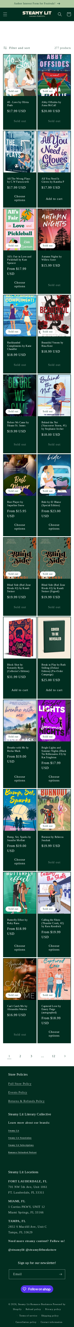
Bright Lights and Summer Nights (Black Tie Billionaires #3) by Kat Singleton (54, 752)
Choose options (19, 198)
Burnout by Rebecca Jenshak (53, 839)
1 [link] (9, 1056)
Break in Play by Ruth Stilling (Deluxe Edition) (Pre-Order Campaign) (54, 669)
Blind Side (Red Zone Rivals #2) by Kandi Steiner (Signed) (53, 588)
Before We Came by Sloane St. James (18, 424)
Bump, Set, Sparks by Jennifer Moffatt (19, 839)
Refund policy (33, 1309)
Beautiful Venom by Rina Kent (52, 344)
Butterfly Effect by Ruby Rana (17, 921)
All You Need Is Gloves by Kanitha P (53, 180)
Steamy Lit (13, 1130)
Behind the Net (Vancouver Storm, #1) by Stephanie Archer (54, 425)
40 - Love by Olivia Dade (18, 104)
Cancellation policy (26, 1322)
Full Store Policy (19, 1083)
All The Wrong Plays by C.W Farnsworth (18, 180)
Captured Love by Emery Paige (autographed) (51, 1009)
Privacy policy (53, 1309)
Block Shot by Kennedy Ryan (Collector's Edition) (18, 668)
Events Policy (17, 1092)
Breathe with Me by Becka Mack (18, 749)
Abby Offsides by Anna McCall (51, 104)
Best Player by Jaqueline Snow (15, 504)
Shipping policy (50, 1315)
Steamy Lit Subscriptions (21, 1145)
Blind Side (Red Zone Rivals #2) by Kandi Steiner (19, 588)
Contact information (51, 1322)
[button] (5, 14)
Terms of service (28, 1315)
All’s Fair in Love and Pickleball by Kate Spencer (19, 259)
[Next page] (64, 1056)
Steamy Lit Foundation (20, 1138)
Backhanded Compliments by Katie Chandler (19, 346)
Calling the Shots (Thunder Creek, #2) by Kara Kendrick (53, 923)
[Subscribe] (60, 1274)
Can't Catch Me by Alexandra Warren (17, 1008)
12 (53, 1056)
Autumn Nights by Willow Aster (52, 258)
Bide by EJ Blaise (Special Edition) (51, 504)
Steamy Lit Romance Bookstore (35, 1304)
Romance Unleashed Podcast (22, 1152)
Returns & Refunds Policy (26, 1101)
